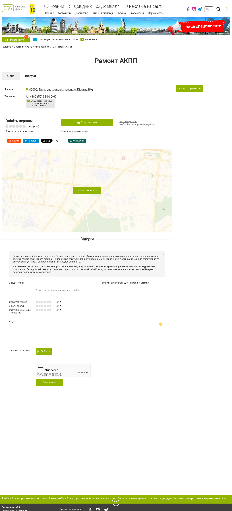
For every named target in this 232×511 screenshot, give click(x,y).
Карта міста (65, 13)
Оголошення (136, 13)
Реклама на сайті (145, 6)
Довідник (83, 6)
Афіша (122, 13)
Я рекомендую (88, 122)
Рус (208, 9)
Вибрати (45, 351)
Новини (56, 6)
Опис (10, 76)
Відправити (49, 382)
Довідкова (81, 13)
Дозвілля (110, 6)
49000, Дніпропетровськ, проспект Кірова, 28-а (61, 89)
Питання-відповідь (103, 13)
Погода (49, 13)
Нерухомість (155, 13)
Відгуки (30, 76)
